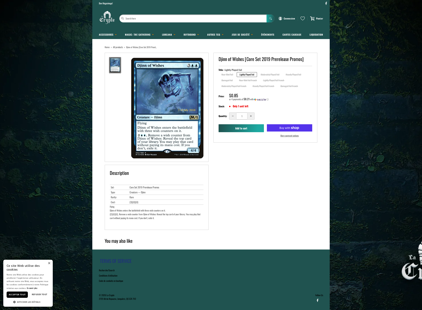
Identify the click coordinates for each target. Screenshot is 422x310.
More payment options (289, 135)
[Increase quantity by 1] (250, 116)
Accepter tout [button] (17, 294)
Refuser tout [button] (39, 294)
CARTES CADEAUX (292, 34)
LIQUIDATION (316, 34)
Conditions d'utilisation (108, 275)
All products (118, 47)
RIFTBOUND (190, 34)
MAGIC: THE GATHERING (138, 34)
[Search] (270, 18)
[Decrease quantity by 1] (232, 116)
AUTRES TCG (214, 34)
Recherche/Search (107, 270)
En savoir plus (32, 288)
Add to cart (241, 128)
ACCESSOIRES (107, 34)
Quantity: (223, 116)
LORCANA (168, 34)
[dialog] (28, 283)
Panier (319, 18)
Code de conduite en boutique (111, 280)
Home (107, 47)
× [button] (49, 263)
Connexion (289, 18)
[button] (270, 99)
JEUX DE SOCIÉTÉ (241, 34)
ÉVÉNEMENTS (267, 34)
